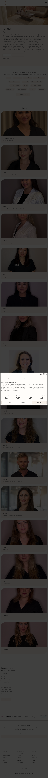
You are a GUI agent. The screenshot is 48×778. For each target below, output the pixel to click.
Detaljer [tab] (24, 377)
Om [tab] (39, 377)
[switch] (18, 398)
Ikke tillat (9, 402)
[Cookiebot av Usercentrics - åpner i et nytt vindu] (41, 374)
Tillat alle (39, 402)
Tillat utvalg (24, 402)
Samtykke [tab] (8, 377)
